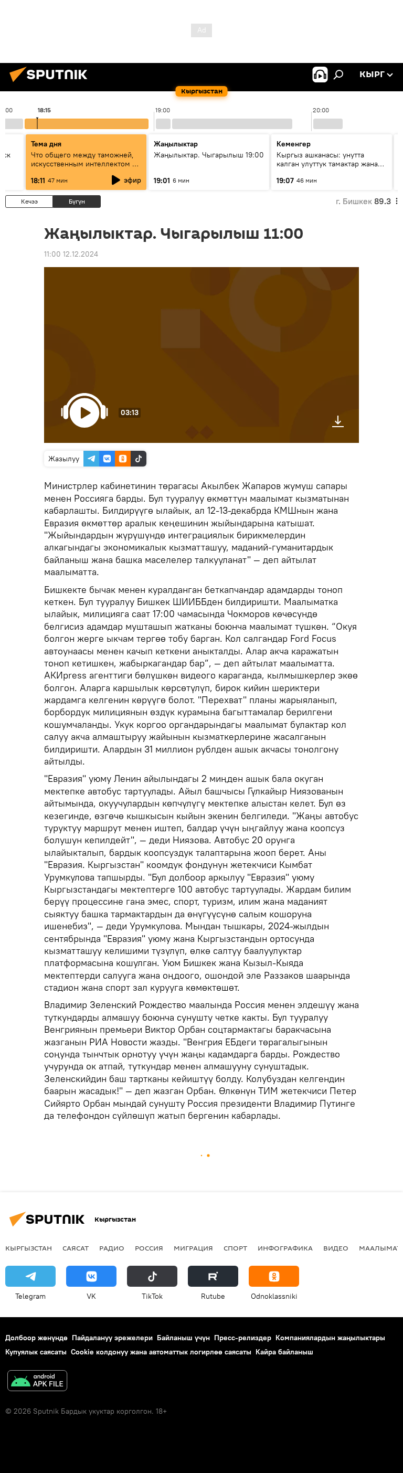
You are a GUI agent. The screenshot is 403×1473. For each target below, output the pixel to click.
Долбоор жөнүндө (36, 1337)
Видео (335, 1248)
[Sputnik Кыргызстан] (51, 83)
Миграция (193, 1248)
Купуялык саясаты (36, 1352)
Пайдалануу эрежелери (112, 1337)
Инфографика (285, 1248)
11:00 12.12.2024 (71, 254)
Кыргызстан (28, 1248)
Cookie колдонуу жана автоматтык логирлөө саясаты (161, 1352)
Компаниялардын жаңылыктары (330, 1337)
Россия (149, 1248)
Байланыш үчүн (183, 1337)
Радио (111, 1248)
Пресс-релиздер (242, 1337)
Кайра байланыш (284, 1352)
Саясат (75, 1248)
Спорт (235, 1248)
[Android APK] (37, 1382)
